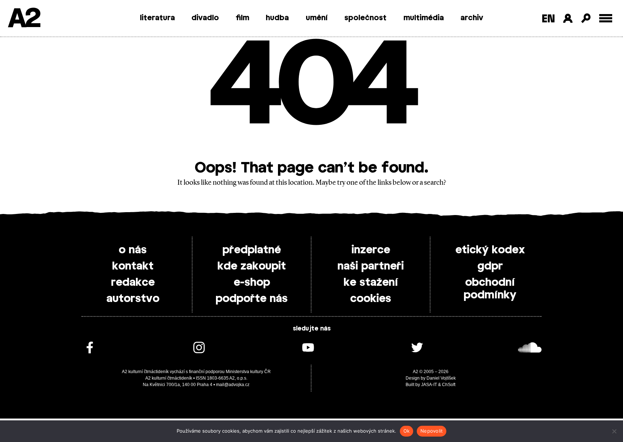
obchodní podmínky (490, 289)
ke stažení (371, 282)
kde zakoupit (251, 266)
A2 (23, 19)
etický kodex (490, 250)
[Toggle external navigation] (606, 18)
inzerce (371, 250)
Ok (406, 431)
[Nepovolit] (614, 431)
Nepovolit (431, 431)
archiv (471, 18)
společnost (365, 18)
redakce (133, 282)
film (242, 18)
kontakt (133, 266)
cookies (370, 299)
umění (317, 18)
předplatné (251, 250)
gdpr (490, 266)
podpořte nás (252, 299)
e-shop (252, 282)
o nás (133, 250)
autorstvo (132, 299)
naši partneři (370, 266)
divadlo (205, 18)
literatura (157, 18)
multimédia (423, 18)
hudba (277, 18)
